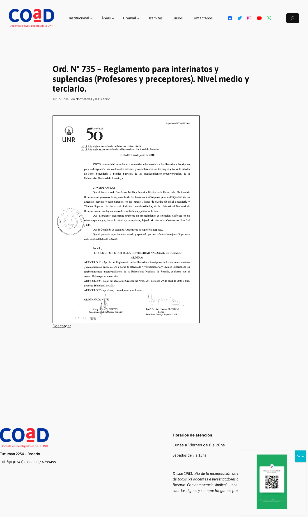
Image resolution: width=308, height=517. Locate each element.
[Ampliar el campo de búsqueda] (292, 18)
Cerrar (300, 456)
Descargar (62, 326)
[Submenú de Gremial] (138, 18)
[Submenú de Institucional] (91, 18)
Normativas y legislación (93, 99)
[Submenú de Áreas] (113, 18)
